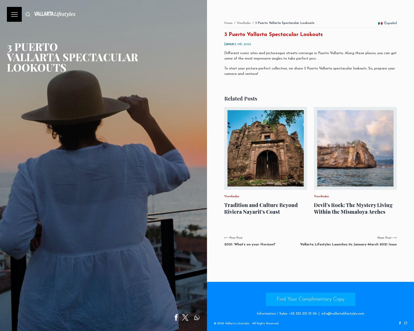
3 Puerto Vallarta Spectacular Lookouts (284, 23)
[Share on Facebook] (176, 317)
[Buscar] (28, 14)
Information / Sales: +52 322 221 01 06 (287, 313)
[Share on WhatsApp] (197, 317)
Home (228, 23)
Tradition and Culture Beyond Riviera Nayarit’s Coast (261, 208)
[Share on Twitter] (185, 317)
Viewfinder (244, 23)
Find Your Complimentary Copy (311, 299)
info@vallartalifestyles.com (342, 313)
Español (390, 23)
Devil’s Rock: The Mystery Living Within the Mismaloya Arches (353, 208)
